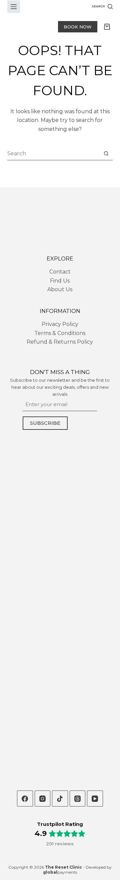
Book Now (78, 26)
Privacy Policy (60, 324)
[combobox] (53, 153)
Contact (60, 272)
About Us (59, 289)
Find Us (60, 281)
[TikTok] (60, 798)
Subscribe (45, 423)
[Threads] (78, 798)
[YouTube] (95, 798)
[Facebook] (25, 798)
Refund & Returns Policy (60, 342)
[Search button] (106, 153)
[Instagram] (43, 798)
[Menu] (13, 6)
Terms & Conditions (59, 333)
